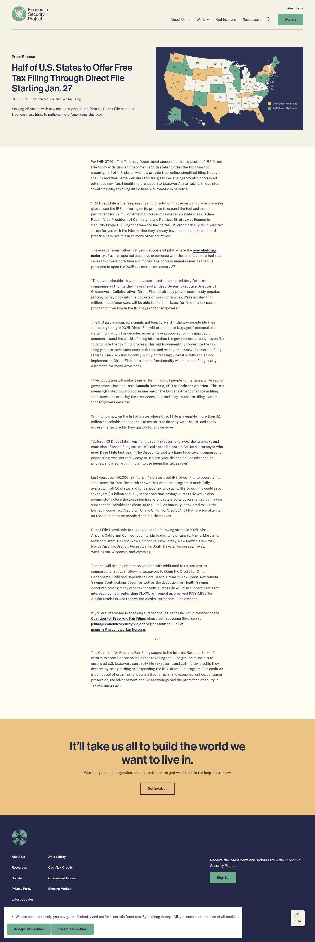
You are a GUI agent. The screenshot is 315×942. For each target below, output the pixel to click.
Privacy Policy (22, 889)
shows (145, 483)
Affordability (57, 857)
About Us (178, 19)
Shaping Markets (60, 889)
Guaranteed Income (62, 878)
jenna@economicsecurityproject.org (121, 624)
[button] (268, 19)
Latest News (294, 8)
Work (200, 19)
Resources (251, 19)
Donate (290, 19)
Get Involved (226, 19)
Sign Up (223, 877)
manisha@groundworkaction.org (118, 629)
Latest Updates (22, 899)
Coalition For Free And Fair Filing (118, 618)
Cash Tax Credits (60, 867)
